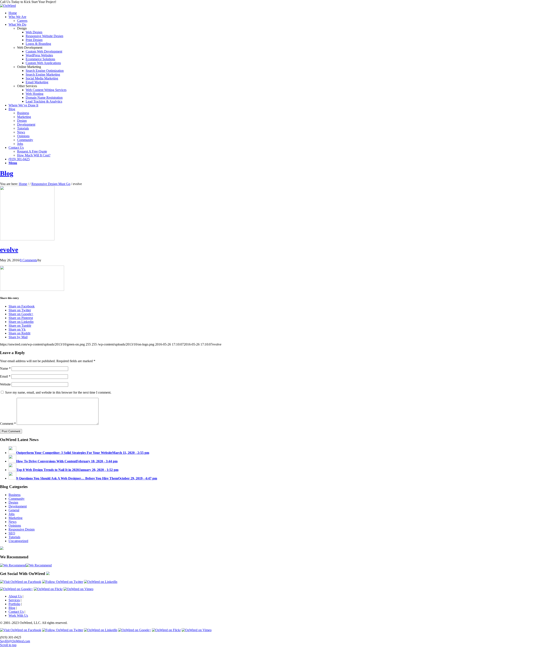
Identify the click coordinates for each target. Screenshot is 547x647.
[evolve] (27, 239)
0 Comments (28, 260)
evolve (9, 249)
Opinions (15, 525)
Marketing (15, 518)
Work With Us (18, 615)
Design (13, 502)
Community (17, 498)
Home (23, 184)
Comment (8, 423)
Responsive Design (22, 529)
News (12, 521)
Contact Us (16, 611)
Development (18, 506)
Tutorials (14, 537)
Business (15, 495)
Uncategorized (18, 541)
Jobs (12, 514)
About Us (15, 596)
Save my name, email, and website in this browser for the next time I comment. (58, 392)
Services (14, 600)
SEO (12, 533)
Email (5, 376)
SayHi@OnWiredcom (15, 641)
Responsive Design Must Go (50, 184)
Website (5, 384)
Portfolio (14, 604)
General (14, 510)
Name (5, 368)
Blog (6, 173)
